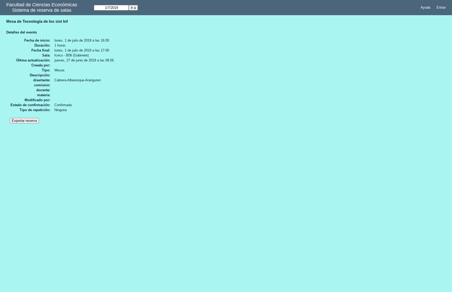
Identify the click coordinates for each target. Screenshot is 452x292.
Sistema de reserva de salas (41, 10)
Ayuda (425, 7)
